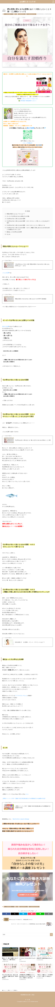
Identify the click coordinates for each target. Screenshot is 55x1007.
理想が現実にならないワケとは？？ (16, 213)
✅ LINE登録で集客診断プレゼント (27, 100)
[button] (6, 914)
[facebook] (25, 999)
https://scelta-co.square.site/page (21, 819)
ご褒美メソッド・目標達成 (9, 906)
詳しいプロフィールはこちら (30, 98)
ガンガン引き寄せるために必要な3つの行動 (18, 216)
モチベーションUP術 (23, 906)
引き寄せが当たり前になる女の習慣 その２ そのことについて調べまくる (26, 225)
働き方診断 (30, 128)
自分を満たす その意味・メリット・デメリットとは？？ (30, 642)
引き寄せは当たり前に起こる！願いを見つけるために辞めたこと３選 (32, 440)
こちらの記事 (5, 272)
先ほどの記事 (5, 326)
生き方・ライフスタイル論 (34, 906)
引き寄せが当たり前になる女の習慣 (16, 218)
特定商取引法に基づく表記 (27, 994)
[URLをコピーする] (49, 914)
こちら (36, 94)
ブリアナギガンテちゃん (21, 695)
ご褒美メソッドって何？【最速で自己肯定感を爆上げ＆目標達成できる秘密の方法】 (24, 798)
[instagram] (29, 999)
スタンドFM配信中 (27, 143)
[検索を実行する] (51, 934)
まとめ (8, 234)
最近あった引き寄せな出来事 (14, 232)
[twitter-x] (27, 999)
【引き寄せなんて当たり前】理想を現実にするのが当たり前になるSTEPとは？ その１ (32, 265)
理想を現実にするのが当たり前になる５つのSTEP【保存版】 (31, 298)
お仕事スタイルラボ (28, 2)
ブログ (17, 906)
